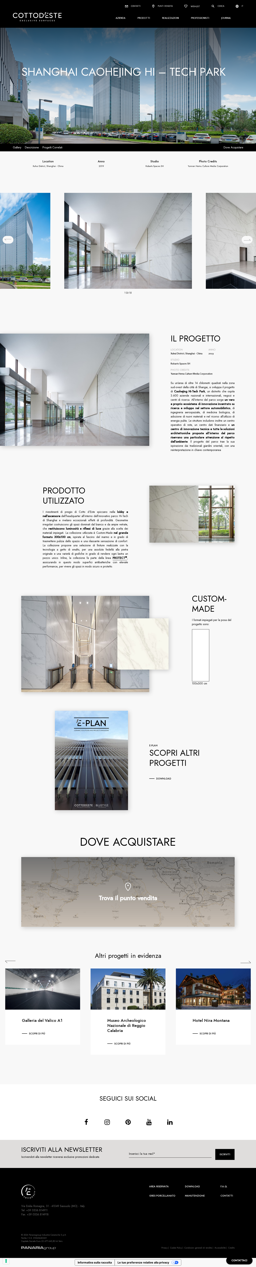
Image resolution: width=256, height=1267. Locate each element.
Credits (231, 1247)
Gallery (17, 147)
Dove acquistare (233, 147)
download (163, 778)
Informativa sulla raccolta (95, 1262)
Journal (226, 17)
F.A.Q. (223, 1186)
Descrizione (32, 147)
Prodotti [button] (144, 17)
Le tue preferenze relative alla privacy (143, 1262)
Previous (10, 962)
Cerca (220, 6)
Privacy (164, 1247)
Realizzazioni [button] (170, 17)
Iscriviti (225, 1154)
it (242, 6)
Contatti (135, 6)
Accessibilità (220, 1247)
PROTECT (120, 558)
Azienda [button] (120, 17)
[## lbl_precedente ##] (8, 240)
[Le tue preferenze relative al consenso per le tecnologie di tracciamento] (6, 1261)
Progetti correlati (52, 147)
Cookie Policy (176, 1247)
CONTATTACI (239, 1260)
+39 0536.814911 (37, 1210)
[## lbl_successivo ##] (247, 240)
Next (246, 962)
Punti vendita (165, 6)
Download (192, 1186)
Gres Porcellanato (162, 1195)
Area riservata (159, 1186)
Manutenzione (195, 1195)
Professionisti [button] (200, 17)
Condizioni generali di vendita (198, 1247)
